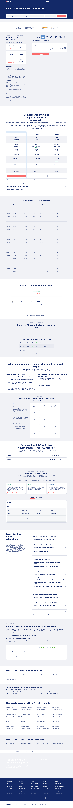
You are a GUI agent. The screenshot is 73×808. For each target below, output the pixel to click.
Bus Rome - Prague (55, 723)
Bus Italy (20, 786)
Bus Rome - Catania (40, 726)
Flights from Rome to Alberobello (13, 693)
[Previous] (20, 338)
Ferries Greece (46, 783)
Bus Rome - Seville (25, 731)
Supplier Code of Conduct (40, 804)
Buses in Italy (16, 751)
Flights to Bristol (34, 790)
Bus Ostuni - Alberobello (41, 714)
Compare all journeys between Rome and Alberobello (47, 693)
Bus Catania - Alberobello (41, 707)
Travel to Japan (58, 788)
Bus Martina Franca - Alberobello (43, 712)
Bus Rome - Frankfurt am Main (42, 728)
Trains (14, 1)
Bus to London (22, 788)
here (45, 315)
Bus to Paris (21, 790)
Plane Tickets (33, 781)
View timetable (11, 62)
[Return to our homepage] (9, 2)
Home (7, 751)
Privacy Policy (31, 804)
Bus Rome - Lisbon (55, 721)
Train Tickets (9, 781)
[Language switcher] (48, 2)
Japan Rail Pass (58, 783)
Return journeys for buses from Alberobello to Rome (17, 691)
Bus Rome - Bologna (25, 726)
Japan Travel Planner (59, 784)
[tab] (37, 40)
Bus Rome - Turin (9, 731)
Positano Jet (45, 790)
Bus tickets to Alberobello (25, 751)
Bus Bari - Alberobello (40, 709)
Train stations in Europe (60, 786)
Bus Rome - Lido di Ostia (11, 679)
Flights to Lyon (34, 784)
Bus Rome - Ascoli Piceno (57, 677)
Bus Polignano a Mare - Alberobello (13, 716)
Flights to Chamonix (35, 783)
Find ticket (11, 48)
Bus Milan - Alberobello (10, 707)
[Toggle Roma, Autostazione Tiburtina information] (65, 647)
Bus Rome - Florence (10, 674)
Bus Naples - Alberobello (57, 707)
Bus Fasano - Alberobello (57, 714)
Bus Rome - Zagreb (10, 726)
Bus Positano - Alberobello (11, 714)
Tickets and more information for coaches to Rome (17, 695)
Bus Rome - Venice (10, 677)
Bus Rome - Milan (55, 674)
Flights (21, 1)
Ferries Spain (45, 786)
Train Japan (8, 783)
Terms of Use (24, 804)
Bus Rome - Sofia (55, 731)
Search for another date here (36, 308)
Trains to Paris (9, 786)
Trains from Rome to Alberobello (43, 691)
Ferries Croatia (46, 784)
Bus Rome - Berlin (24, 723)
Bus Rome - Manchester (26, 728)
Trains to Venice (9, 788)
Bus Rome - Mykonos (25, 677)
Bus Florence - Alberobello (11, 709)
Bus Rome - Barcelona (40, 721)
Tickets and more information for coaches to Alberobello (48, 695)
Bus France (21, 784)
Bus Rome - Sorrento (25, 674)
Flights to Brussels (34, 786)
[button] (34, 16)
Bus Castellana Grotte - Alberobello (28, 719)
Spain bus (21, 783)
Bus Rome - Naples (40, 674)
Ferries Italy (45, 788)
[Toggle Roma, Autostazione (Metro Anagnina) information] (65, 657)
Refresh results (35, 293)
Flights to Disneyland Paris (36, 788)
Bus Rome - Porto (40, 731)
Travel (56, 781)
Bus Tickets (21, 781)
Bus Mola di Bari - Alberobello (58, 716)
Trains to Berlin (9, 790)
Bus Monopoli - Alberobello (26, 714)
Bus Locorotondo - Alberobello (27, 716)
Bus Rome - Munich (40, 723)
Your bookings (54, 1)
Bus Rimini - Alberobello (11, 712)
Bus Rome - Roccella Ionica (41, 677)
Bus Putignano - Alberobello (42, 716)
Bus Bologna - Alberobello (26, 707)
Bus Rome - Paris (9, 721)
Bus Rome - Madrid (55, 719)
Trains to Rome (9, 784)
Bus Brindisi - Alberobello (26, 712)
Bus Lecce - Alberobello (26, 709)
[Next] (64, 37)
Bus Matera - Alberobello (57, 712)
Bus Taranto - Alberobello (57, 709)
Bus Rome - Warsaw (10, 723)
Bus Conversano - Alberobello (12, 719)
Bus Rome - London (40, 719)
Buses (17, 1)
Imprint (17, 804)
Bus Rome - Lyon (9, 728)
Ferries (25, 1)
